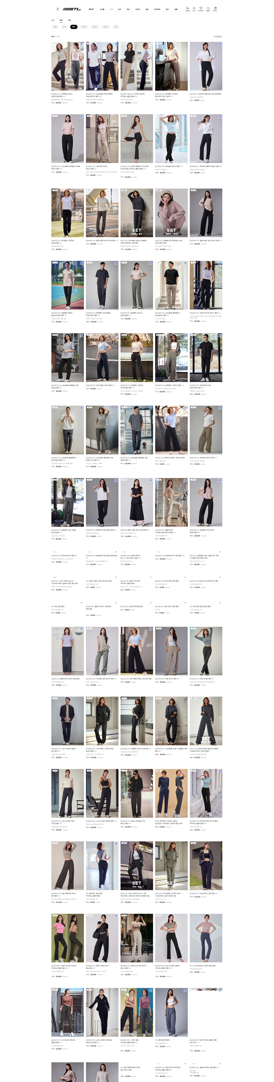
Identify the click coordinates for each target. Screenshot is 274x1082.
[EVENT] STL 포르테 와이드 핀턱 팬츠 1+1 (169, 603)
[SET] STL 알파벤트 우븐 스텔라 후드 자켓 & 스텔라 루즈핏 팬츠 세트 (204, 604)
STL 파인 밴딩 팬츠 (58, 747)
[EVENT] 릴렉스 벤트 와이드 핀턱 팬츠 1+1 (135, 530)
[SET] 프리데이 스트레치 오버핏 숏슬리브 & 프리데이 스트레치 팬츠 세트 (168, 963)
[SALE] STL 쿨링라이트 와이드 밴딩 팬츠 (65, 820)
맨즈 (167, 9)
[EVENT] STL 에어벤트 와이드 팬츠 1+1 (168, 166)
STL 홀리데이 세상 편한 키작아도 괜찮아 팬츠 (94, 1035)
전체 (55, 27)
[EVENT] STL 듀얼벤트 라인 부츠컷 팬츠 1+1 (136, 890)
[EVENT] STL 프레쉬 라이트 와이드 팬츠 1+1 (205, 313)
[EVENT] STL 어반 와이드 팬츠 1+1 (167, 820)
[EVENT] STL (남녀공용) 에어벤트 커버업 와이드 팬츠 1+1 (65, 167)
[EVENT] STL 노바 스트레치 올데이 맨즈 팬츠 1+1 (63, 891)
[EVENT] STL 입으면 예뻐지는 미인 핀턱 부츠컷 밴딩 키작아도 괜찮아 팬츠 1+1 (135, 167)
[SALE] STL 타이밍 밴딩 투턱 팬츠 (167, 675)
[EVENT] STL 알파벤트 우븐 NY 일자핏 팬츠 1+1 (132, 314)
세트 (147, 9)
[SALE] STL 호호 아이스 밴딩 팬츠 (167, 747)
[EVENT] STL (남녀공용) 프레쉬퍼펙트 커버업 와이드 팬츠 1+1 (99, 95)
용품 (176, 9)
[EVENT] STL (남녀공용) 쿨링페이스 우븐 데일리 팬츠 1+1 (64, 459)
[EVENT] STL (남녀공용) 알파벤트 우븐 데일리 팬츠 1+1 (65, 386)
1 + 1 (111, 9)
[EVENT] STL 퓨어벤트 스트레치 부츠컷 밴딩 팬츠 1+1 (132, 386)
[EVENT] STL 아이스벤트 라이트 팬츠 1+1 (100, 385)
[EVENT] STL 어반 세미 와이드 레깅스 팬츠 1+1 (97, 167)
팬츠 (73, 27)
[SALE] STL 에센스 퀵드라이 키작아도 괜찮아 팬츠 (130, 676)
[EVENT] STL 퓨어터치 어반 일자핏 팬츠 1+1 (101, 530)
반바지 (84, 27)
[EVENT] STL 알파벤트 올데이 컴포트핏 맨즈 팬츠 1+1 (62, 314)
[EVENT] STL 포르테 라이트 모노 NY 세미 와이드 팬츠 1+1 (131, 604)
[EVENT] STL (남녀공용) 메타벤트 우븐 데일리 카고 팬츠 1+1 (99, 459)
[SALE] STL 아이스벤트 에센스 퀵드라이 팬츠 (136, 820)
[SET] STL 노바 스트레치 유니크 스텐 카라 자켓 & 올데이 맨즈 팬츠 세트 (64, 676)
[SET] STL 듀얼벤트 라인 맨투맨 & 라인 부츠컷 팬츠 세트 (168, 242)
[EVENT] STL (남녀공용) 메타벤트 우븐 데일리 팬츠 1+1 (134, 459)
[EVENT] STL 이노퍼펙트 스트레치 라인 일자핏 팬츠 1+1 (100, 891)
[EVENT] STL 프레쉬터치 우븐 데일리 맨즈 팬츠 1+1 (200, 386)
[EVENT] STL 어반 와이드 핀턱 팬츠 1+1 (203, 1034)
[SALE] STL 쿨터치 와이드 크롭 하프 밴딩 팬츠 (98, 748)
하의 (128, 9)
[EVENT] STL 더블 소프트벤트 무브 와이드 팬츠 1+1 (133, 963)
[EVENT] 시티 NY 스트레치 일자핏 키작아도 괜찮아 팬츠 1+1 (133, 95)
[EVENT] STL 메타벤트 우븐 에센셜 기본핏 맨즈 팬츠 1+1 (98, 314)
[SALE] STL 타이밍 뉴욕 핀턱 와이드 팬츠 (204, 675)
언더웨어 (157, 9)
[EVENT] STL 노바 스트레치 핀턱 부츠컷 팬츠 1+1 (62, 963)
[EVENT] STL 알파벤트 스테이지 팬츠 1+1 (169, 385)
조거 (64, 27)
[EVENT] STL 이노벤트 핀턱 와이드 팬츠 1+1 (101, 820)
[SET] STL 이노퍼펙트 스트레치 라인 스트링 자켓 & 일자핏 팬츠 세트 (167, 1035)
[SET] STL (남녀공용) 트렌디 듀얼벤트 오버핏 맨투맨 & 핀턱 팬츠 (134, 242)
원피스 (95, 27)
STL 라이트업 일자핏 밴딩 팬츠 (200, 747)
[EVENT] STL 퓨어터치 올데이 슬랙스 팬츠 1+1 (206, 166)
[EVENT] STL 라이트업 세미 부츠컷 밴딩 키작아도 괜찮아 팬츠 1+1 (204, 963)
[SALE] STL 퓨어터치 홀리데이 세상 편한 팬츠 (205, 94)
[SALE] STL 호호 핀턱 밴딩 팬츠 (132, 747)
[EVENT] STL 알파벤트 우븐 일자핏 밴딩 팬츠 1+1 (101, 604)
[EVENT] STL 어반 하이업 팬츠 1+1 (202, 820)
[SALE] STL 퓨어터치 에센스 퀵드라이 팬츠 (170, 458)
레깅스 (106, 27)
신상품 (102, 9)
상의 (119, 9)
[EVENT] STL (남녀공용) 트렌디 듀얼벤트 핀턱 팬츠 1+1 (171, 891)
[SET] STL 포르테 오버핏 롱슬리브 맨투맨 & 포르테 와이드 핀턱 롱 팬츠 (204, 891)
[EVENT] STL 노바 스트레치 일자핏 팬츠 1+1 (101, 962)
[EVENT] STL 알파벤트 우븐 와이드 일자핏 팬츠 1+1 (202, 531)
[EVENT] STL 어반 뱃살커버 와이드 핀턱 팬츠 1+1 (63, 1035)
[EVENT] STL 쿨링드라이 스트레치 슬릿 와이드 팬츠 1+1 (165, 531)
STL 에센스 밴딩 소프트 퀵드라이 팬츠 (99, 675)
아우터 (137, 9)
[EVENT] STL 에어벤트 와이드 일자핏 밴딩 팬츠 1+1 (62, 95)
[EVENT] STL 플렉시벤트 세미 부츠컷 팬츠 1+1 (102, 241)
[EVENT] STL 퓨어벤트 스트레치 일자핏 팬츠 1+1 (62, 242)
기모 (116, 27)
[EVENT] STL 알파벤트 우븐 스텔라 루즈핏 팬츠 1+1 (63, 531)
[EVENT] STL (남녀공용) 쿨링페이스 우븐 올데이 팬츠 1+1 (167, 314)
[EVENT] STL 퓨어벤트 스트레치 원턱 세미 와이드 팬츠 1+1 (166, 95)
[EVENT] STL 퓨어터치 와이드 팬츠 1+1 (203, 458)
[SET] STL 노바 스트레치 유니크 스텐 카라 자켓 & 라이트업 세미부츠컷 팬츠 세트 (135, 1035)
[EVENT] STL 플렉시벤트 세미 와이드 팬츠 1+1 (206, 241)
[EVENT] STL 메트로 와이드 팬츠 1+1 (64, 603)
